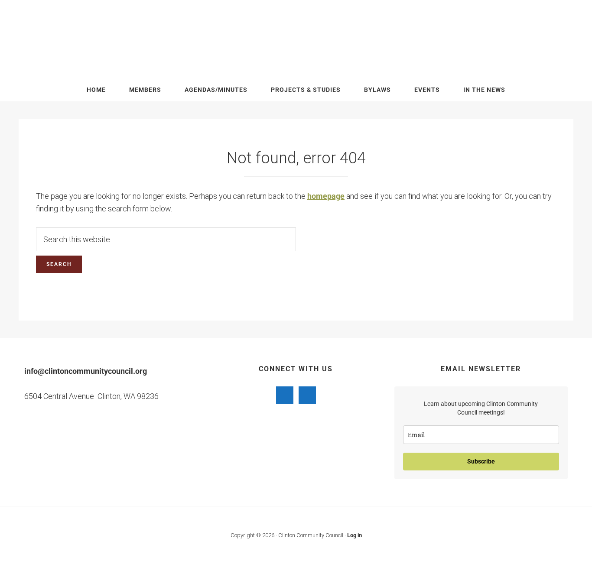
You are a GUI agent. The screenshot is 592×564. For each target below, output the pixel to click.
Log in (354, 535)
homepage (326, 196)
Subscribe (481, 461)
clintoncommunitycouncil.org (296, 39)
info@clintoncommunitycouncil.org (85, 371)
